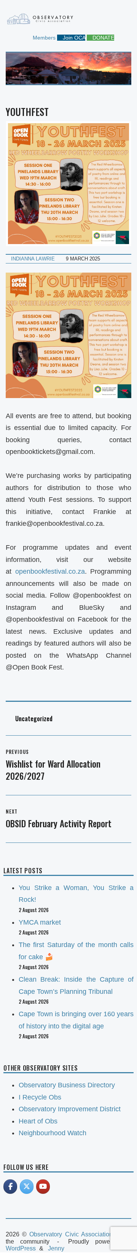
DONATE (102, 38)
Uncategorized (34, 718)
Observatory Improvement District (70, 1109)
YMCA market (40, 922)
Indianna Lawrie (33, 259)
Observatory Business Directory (67, 1085)
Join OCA (73, 38)
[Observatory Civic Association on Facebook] (10, 1186)
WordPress (21, 1248)
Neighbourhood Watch (52, 1133)
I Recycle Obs (40, 1097)
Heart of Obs (38, 1121)
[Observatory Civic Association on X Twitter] (26, 1186)
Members (43, 38)
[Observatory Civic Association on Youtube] (43, 1186)
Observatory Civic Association (70, 1234)
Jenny (56, 1248)
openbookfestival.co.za (50, 571)
